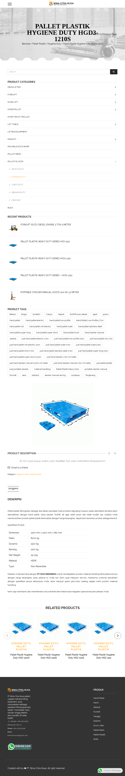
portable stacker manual (96, 369)
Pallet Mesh (14, 154)
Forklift (12, 94)
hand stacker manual (94, 332)
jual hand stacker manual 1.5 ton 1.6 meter (29, 363)
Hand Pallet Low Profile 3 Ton (90, 320)
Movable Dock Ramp (18, 146)
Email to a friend (19, 467)
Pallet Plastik (38, 44)
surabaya (75, 375)
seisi (24, 375)
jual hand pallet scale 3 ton (88, 345)
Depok (61, 314)
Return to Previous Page (105, 34)
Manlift (12, 139)
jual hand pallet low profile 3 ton (69, 338)
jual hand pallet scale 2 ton (58, 345)
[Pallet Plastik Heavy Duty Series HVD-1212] (13, 245)
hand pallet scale (65, 326)
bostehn (36, 314)
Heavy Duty (18, 169)
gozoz (105, 314)
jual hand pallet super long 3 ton (93, 351)
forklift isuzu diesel (78, 314)
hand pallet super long (20, 332)
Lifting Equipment (17, 132)
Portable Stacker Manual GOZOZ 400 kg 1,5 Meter (50, 292)
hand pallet (15, 320)
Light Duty (17, 184)
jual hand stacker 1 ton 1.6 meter (62, 357)
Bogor (24, 314)
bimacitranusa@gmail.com (18, 735)
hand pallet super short (47, 332)
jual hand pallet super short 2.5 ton (25, 357)
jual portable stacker (19, 369)
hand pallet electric (35, 320)
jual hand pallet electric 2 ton (35, 338)
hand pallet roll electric (40, 326)
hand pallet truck (71, 332)
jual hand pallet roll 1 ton (101, 338)
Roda (10, 208)
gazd (95, 314)
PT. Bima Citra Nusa (36, 768)
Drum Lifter (14, 87)
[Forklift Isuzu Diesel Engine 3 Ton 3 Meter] (13, 228)
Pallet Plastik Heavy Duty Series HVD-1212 (45, 241)
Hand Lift (13, 102)
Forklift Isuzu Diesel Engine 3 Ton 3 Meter (46, 224)
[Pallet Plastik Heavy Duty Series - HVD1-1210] (13, 278)
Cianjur (49, 314)
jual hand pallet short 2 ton (22, 351)
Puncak (13, 375)
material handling (42, 369)
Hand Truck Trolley (19, 117)
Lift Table (13, 124)
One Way (16, 200)
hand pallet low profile (59, 320)
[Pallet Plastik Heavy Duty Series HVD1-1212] (13, 261)
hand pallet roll (17, 326)
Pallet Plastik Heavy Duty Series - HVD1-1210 (46, 275)
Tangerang (90, 375)
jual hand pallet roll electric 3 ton (25, 345)
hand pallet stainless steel (90, 326)
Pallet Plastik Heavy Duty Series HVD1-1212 (46, 258)
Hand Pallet (14, 109)
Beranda (26, 44)
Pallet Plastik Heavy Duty (67, 369)
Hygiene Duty (54, 44)
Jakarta (13, 338)
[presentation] (7, 635)
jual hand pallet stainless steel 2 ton (56, 351)
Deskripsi (13, 488)
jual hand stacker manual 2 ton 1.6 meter (72, 363)
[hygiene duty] (62, 414)
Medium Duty (18, 192)
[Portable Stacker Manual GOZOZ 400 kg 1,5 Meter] (13, 295)
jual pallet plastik (104, 363)
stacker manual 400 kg (55, 375)
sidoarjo (35, 375)
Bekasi (13, 314)
